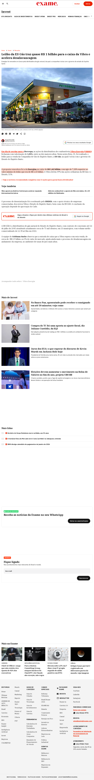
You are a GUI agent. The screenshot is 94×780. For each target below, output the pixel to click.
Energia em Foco (47, 719)
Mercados (62, 16)
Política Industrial (44, 741)
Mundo (17, 687)
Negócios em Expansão (45, 766)
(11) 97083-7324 (82, 744)
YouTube (76, 691)
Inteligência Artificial (5, 731)
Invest (6, 12)
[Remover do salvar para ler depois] (25, 134)
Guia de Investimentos (23, 16)
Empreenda (64, 727)
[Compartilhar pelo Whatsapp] (2, 134)
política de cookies (34, 777)
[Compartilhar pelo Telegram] (13, 134)
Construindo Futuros (45, 714)
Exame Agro (17, 703)
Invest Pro (51, 16)
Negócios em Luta (45, 735)
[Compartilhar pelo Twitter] (17, 134)
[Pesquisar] (7, 3)
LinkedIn (76, 694)
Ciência (17, 717)
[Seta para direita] (89, 16)
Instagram (76, 698)
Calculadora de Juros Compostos (32, 734)
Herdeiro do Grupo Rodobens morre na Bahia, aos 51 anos (28, 433)
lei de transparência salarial (67, 777)
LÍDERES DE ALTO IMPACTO (5, 703)
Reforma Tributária (45, 695)
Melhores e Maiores (45, 754)
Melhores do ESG (45, 760)
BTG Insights (6, 16)
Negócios (4, 739)
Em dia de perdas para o (12, 151)
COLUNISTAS (5, 743)
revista (63, 694)
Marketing (18, 694)
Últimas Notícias (4, 696)
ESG (2, 720)
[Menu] (2, 3)
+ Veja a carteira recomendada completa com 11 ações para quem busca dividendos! (37, 180)
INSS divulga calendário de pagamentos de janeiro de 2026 (29, 444)
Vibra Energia (29, 281)
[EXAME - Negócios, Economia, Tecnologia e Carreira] (47, 3)
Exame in (63, 702)
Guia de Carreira (29, 712)
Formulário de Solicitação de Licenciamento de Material (82, 734)
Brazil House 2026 (45, 701)
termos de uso (21, 777)
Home (3, 50)
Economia (4, 716)
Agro (61, 724)
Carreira (4, 713)
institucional (11, 777)
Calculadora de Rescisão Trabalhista (32, 726)
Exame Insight (3, 725)
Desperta (63, 709)
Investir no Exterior (45, 723)
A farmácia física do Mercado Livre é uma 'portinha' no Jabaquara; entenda (34, 439)
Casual (17, 691)
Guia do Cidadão (29, 695)
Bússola (44, 709)
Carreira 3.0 (64, 705)
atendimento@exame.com (82, 721)
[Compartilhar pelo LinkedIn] (10, 134)
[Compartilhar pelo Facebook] (6, 134)
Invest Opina (40, 16)
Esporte (17, 698)
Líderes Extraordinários (46, 729)
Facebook (76, 702)
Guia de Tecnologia (30, 701)
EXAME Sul (45, 705)
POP (16, 721)
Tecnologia (18, 708)
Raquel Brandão (9, 140)
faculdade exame (63, 688)
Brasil (3, 709)
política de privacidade (49, 777)
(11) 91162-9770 (82, 713)
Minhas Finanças (75, 16)
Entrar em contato (79, 710)
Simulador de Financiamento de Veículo (32, 742)
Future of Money (18, 712)
